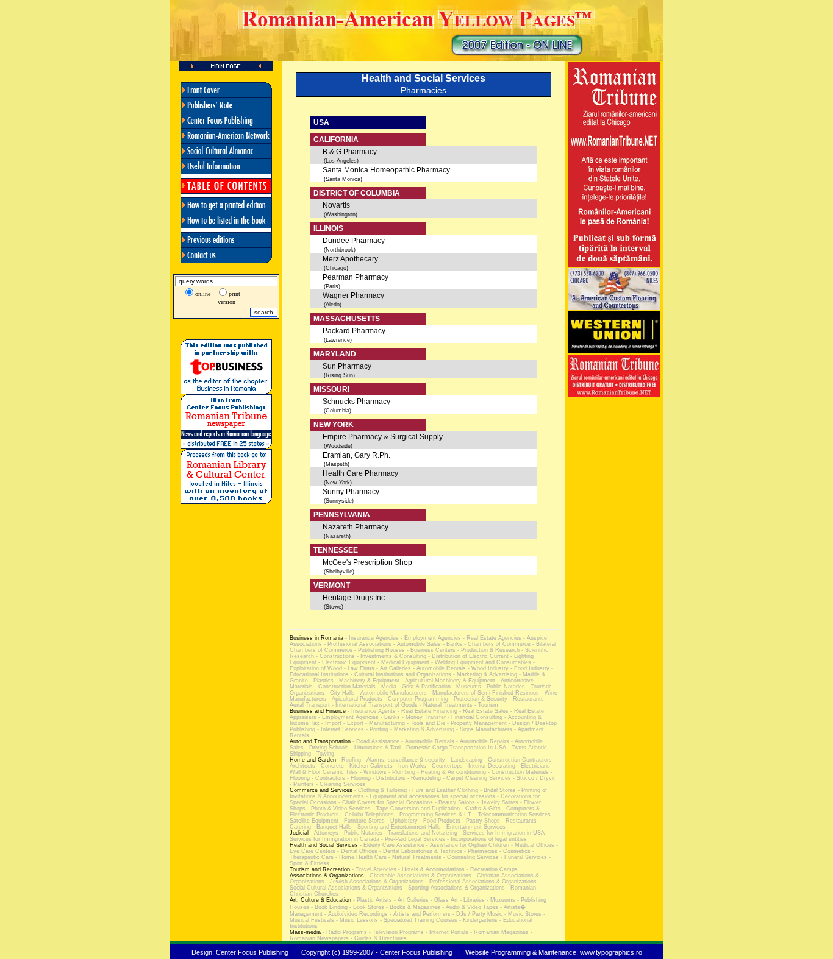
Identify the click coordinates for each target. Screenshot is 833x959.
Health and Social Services (423, 78)
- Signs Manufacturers (483, 729)
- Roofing (348, 760)
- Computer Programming (415, 699)
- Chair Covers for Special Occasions (385, 802)
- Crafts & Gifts (480, 808)
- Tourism (485, 705)
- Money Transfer (423, 717)
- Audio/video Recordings (355, 914)
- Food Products (439, 821)
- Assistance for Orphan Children (466, 845)
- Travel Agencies (373, 869)
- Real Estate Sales (483, 711)
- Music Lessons (356, 920)
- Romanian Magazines (498, 932)
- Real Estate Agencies (491, 638)
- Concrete (329, 766)
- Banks (451, 644)
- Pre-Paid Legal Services (412, 839)
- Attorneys (323, 833)
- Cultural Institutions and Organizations (400, 674)
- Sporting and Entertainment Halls (396, 827)
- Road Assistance (375, 741)
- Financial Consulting (474, 717)
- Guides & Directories (378, 938)
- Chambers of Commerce (496, 644)
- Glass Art (443, 900)
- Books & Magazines (412, 907)
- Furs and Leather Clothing (442, 790)
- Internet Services (339, 729)
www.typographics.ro (611, 952)
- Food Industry (529, 668)
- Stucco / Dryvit (533, 778)
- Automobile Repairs (481, 741)
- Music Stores (522, 914)
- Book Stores (366, 907)
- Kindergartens (477, 920)
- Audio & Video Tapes (469, 907)
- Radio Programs (344, 932)
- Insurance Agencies (371, 638)
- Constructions (334, 656)
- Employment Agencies (430, 638)
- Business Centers (430, 650)
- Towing (322, 754)
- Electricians (532, 766)
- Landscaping (463, 760)
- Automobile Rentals (438, 668)
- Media (386, 687)
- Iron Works (409, 766)
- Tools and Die (425, 723)
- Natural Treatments (445, 705)
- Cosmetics (514, 851)
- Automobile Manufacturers (391, 693)
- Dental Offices (356, 851)
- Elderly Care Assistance (391, 845)
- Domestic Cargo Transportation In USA (453, 748)
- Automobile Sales (416, 644)
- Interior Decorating (489, 766)
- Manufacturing (384, 723)
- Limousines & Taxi (375, 748)
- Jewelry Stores (496, 802)
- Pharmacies (480, 851)
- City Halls (339, 693)
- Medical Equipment (402, 662)
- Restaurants (525, 699)
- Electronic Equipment (346, 662)
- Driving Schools (326, 748)
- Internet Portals (446, 932)
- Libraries (471, 900)
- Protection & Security (477, 699)
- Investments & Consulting (390, 656)
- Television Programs (395, 932)
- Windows (372, 772)
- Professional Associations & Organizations (480, 882)
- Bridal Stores (497, 790)
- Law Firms (358, 668)
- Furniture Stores (361, 821)
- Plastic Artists (371, 900)
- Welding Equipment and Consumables (480, 662)
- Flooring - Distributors (375, 778)
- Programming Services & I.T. (433, 815)
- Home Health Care (360, 857)
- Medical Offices (531, 845)
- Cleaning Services (339, 784)
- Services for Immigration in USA (501, 833)
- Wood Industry (487, 668)
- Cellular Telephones (366, 815)
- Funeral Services (523, 857)
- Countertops (444, 766)
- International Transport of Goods (374, 705)
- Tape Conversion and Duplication (415, 808)
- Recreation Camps (491, 869)
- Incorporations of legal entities (486, 839)
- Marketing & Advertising (484, 674)
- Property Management (476, 723)
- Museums (466, 687)
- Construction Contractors (517, 760)
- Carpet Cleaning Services (476, 778)
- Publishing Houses (378, 650)
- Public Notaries (503, 687)
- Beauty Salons (454, 802)
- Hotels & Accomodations (430, 869)
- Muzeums (500, 900)
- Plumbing (401, 772)
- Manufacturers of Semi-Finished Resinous (483, 693)
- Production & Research (488, 650)
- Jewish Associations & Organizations (374, 882)
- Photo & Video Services (338, 808)
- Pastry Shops (480, 821)
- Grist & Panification (423, 687)
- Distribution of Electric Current (467, 656)
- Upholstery (401, 821)
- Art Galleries (392, 668)
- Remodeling (423, 778)
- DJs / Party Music (476, 914)
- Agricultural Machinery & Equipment (448, 681)
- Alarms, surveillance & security (403, 760)
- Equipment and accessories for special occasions (429, 796)
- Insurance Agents (371, 711)
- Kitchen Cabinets (368, 766)
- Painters (302, 784)
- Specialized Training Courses (417, 920)
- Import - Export (341, 723)
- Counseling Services (470, 857)
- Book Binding (328, 907)
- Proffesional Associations (356, 644)
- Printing (376, 729)
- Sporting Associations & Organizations (453, 888)
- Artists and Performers (419, 914)
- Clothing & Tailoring (379, 790)
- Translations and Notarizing (419, 833)
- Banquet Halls (331, 827)
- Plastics (321, 681)
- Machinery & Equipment (367, 681)
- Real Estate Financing (426, 711)
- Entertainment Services (473, 827)
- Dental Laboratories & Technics (419, 851)
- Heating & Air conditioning (450, 772)
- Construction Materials (344, 687)
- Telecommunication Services (512, 815)
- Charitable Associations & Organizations (417, 875)
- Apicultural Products (354, 699)
